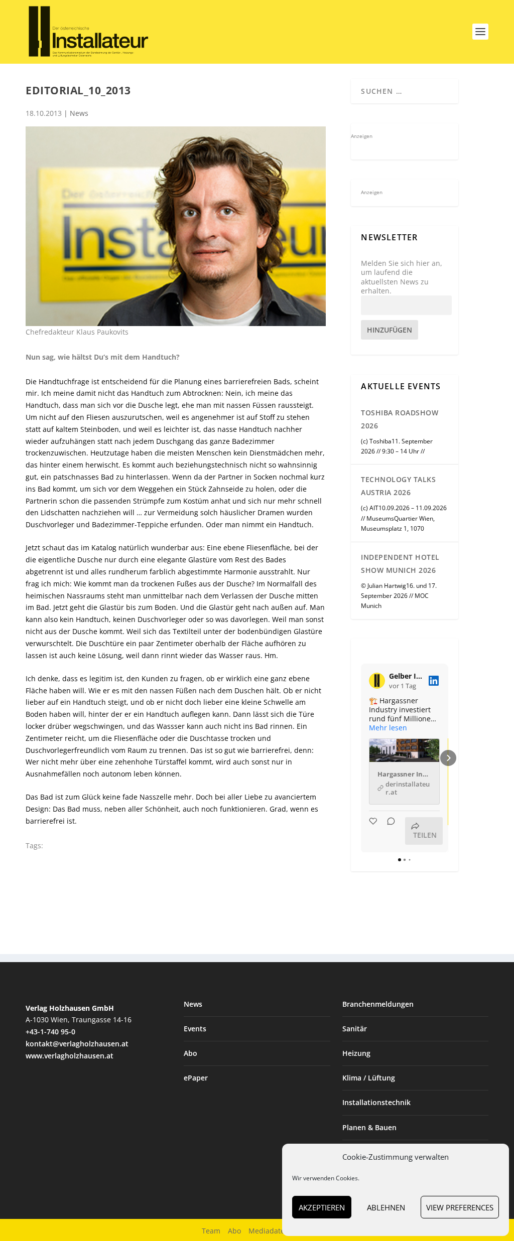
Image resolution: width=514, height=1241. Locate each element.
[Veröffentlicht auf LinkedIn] (434, 681)
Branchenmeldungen (378, 1004)
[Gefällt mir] (374, 831)
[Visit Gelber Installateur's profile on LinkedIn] (379, 681)
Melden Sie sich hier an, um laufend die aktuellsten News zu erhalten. (401, 277)
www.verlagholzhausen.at (69, 1055)
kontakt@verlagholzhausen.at (77, 1043)
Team (211, 1230)
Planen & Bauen (369, 1127)
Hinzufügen (389, 330)
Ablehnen (386, 1207)
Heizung (356, 1053)
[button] (361, 758)
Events (195, 1028)
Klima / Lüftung (368, 1077)
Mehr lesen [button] (388, 727)
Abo (190, 1053)
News (79, 113)
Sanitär (354, 1028)
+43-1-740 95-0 (50, 1031)
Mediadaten (268, 1230)
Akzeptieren (322, 1207)
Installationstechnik (376, 1102)
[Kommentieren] (388, 831)
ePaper (196, 1077)
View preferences (459, 1207)
